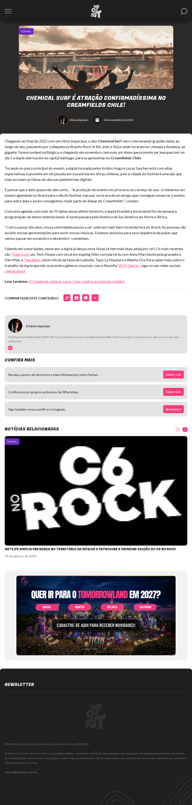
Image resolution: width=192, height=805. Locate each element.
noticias (69, 753)
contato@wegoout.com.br (21, 772)
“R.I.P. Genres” (129, 265)
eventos (149, 753)
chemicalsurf (15, 271)
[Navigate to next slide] (185, 429)
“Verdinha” (32, 260)
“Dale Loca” (20, 254)
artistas (97, 753)
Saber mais (173, 374)
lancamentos (111, 753)
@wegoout (174, 409)
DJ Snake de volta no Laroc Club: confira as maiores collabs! (77, 281)
